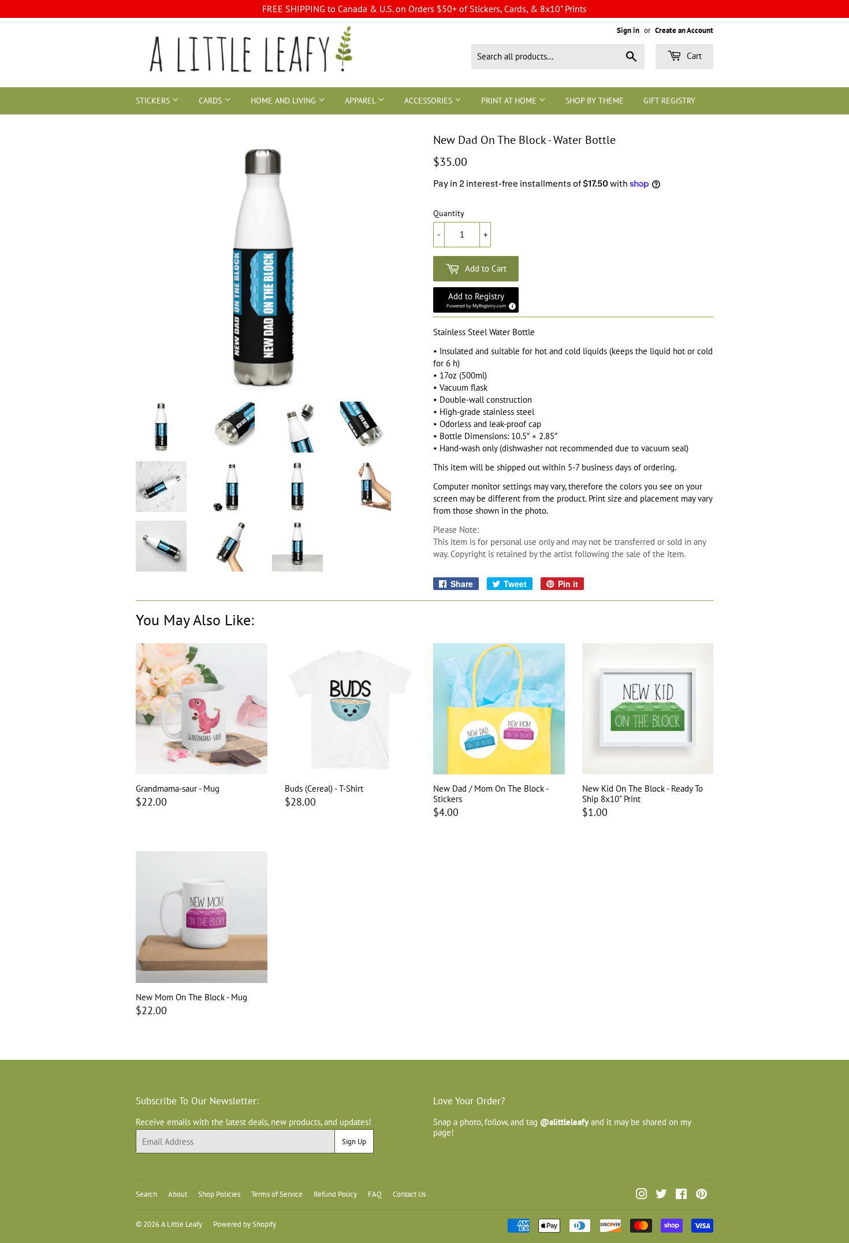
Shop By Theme (594, 100)
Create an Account (684, 30)
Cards (211, 100)
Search (146, 1194)
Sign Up (354, 1141)
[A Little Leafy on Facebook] (681, 1195)
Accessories (429, 100)
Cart (693, 55)
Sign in (628, 30)
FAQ (375, 1194)
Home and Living (284, 100)
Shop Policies (219, 1194)
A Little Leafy (181, 1224)
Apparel (361, 100)
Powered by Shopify (244, 1224)
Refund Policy (335, 1194)
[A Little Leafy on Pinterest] (701, 1195)
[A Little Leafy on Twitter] (661, 1195)
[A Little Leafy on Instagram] (641, 1195)
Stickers (154, 100)
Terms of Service (277, 1194)
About (177, 1194)
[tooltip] (510, 304)
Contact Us (409, 1194)
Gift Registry (669, 100)
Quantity (448, 213)
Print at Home (510, 100)
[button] (476, 300)
